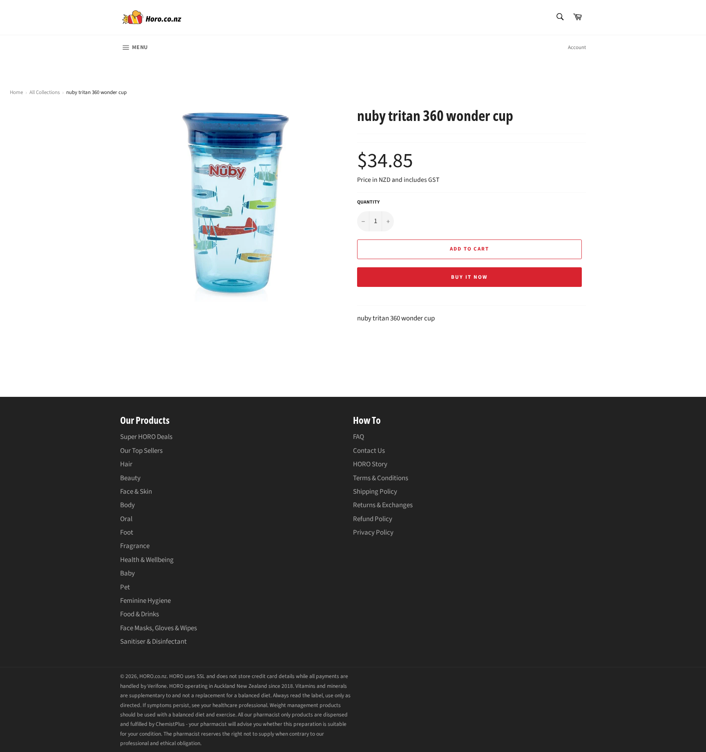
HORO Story (370, 464)
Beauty (130, 478)
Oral (126, 519)
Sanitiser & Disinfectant (153, 642)
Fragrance (135, 546)
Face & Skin (136, 492)
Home (16, 92)
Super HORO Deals (146, 437)
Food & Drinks (139, 614)
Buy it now (469, 277)
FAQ (358, 437)
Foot (126, 532)
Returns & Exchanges (383, 505)
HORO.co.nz (153, 676)
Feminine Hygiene (145, 601)
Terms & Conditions (380, 478)
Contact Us (369, 451)
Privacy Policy (373, 532)
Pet (125, 587)
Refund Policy (372, 519)
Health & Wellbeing (147, 560)
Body (127, 505)
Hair (126, 464)
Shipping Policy (375, 492)
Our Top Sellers (141, 451)
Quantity (368, 202)
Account (577, 47)
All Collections (44, 92)
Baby (127, 573)
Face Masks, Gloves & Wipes (158, 628)
